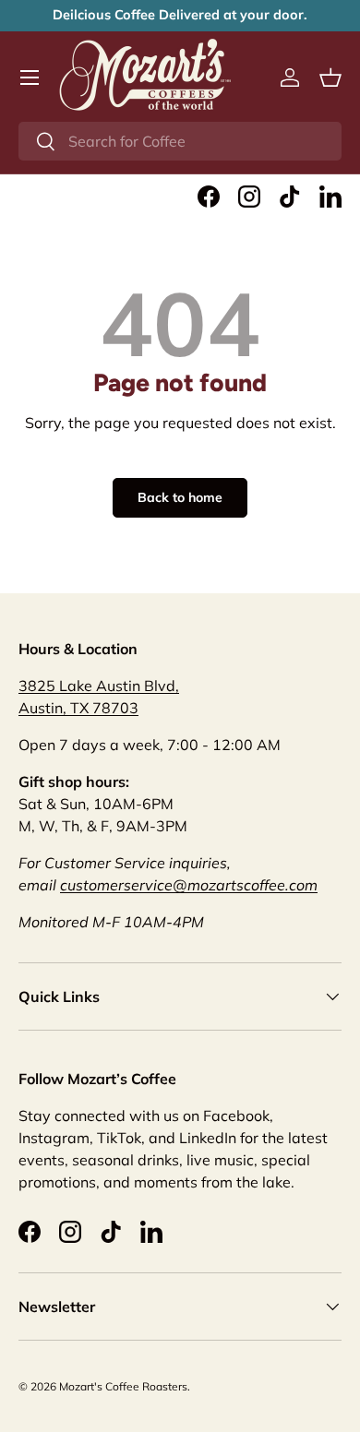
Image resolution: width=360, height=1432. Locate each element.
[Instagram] (249, 196)
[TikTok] (290, 196)
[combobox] (180, 141)
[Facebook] (209, 196)
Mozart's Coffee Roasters (123, 1386)
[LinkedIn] (330, 196)
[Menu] (29, 77)
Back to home (180, 497)
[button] (330, 77)
